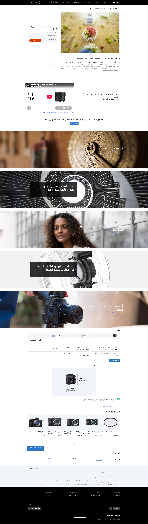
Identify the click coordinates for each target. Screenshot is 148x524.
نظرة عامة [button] (110, 58)
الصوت (96, 2)
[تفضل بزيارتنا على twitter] (32, 508)
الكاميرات (84, 2)
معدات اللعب (90, 2)
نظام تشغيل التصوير (76, 2)
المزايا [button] (105, 58)
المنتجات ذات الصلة (89, 58)
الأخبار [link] (50, 495)
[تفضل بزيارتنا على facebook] (36, 508)
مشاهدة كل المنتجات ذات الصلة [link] (35, 448)
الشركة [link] (33, 505)
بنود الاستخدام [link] (117, 515)
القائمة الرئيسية (103, 2)
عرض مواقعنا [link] (117, 495)
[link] (107, 8)
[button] (62, 33)
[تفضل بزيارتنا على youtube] (39, 508)
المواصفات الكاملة (114, 360)
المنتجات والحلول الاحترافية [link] (42, 505)
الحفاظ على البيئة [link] (72, 495)
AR (111, 508)
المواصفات (97, 58)
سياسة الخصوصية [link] (110, 515)
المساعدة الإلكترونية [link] (95, 495)
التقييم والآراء (80, 58)
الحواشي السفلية (34, 468)
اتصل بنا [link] (29, 505)
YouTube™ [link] (73, 497)
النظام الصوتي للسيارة (65, 2)
